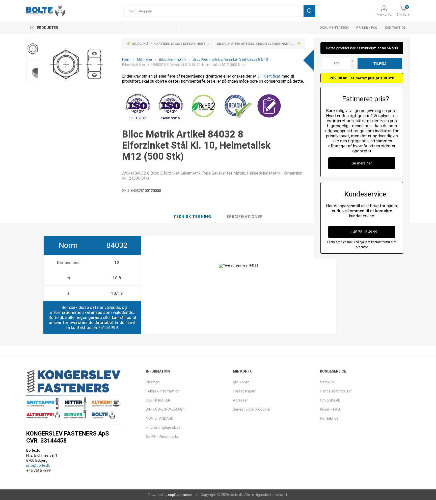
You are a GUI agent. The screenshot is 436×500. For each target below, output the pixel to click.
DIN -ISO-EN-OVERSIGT (165, 409)
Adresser (240, 400)
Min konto (384, 14)
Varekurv (327, 382)
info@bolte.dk (38, 465)
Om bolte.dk (330, 400)
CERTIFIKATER (158, 400)
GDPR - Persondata (162, 436)
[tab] (192, 217)
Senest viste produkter (252, 409)
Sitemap (153, 382)
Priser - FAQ (366, 27)
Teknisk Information (163, 391)
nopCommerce (180, 495)
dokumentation (334, 27)
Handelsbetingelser (336, 391)
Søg (309, 11)
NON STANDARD (159, 418)
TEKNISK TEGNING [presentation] (192, 216)
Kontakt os (395, 27)
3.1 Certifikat (269, 76)
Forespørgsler (244, 391)
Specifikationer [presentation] (244, 216)
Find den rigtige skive (163, 427)
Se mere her (362, 163)
